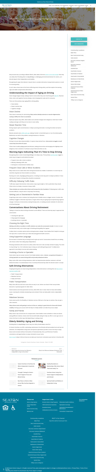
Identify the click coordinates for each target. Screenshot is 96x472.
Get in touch (12, 337)
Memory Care (30, 411)
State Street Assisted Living (77, 94)
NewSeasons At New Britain (77, 79)
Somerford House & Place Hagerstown (77, 91)
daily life (56, 96)
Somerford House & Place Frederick (77, 87)
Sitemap (7, 469)
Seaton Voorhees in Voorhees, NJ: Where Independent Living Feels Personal (26, 366)
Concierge (64, 404)
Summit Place (74, 97)
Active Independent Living (31, 405)
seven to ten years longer (52, 74)
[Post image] (13, 365)
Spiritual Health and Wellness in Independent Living (55, 382)
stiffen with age (25, 133)
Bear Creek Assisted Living (77, 55)
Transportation (66, 411)
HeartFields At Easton (76, 71)
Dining (46, 407)
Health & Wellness (66, 402)
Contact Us (81, 400)
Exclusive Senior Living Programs (50, 402)
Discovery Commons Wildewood (76, 65)
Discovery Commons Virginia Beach (77, 61)
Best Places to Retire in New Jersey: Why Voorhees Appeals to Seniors (26, 383)
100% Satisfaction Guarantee (49, 404)
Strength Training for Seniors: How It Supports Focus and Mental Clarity (25, 375)
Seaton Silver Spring (75, 84)
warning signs (54, 155)
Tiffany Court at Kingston (77, 100)
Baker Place (73, 52)
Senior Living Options (32, 402)
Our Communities (83, 399)
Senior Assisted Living (32, 408)
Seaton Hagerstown (75, 81)
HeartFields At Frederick (76, 73)
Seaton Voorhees (31, 342)
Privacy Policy (75, 468)
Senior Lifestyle (40, 342)
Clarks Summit (74, 58)
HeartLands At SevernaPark (77, 76)
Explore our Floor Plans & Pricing (45, 2)
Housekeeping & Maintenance (66, 408)
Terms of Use (83, 468)
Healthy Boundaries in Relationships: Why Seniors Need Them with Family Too (55, 366)
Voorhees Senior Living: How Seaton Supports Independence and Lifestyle (55, 375)
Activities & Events (49, 410)
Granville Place (74, 68)
